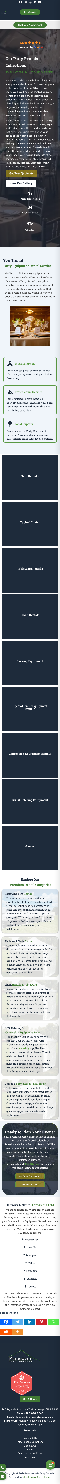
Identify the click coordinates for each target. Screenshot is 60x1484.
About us (30, 1457)
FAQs (30, 1449)
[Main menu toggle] (56, 12)
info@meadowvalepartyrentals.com (33, 1417)
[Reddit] (6, 1330)
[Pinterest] (30, 2)
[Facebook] (20, 2)
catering (24, 1048)
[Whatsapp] (53, 1320)
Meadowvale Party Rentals (37, 1477)
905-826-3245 (32, 1163)
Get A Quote (30, 1399)
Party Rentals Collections (30, 1441)
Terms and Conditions (30, 1453)
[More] (17, 1330)
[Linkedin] (34, 2)
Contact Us (30, 1445)
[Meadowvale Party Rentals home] (24, 1355)
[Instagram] (25, 2)
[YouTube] (39, 2)
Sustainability (30, 1438)
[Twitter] (17, 1320)
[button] (30, 12)
